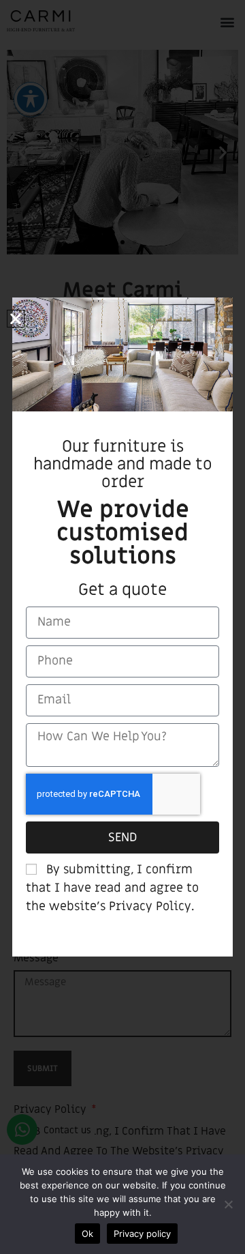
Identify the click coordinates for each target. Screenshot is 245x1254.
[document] (122, 627)
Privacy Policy (150, 906)
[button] (15, 318)
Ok (87, 1233)
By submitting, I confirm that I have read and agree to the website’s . (112, 888)
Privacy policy (142, 1233)
